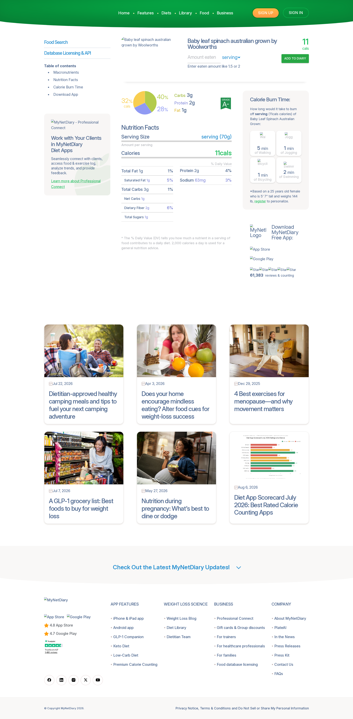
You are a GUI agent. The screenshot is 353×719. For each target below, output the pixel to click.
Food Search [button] (56, 42)
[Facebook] (49, 680)
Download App (65, 94)
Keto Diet (121, 646)
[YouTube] (98, 680)
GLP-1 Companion (128, 637)
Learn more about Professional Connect (76, 184)
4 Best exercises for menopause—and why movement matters (263, 401)
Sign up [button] (265, 13)
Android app (123, 627)
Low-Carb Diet (125, 655)
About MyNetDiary (290, 618)
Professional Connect (235, 618)
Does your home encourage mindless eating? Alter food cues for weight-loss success (175, 405)
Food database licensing (237, 664)
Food (204, 12)
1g (180, 110)
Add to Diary (295, 58)
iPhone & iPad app (128, 618)
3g (183, 95)
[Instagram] (73, 680)
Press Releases (287, 646)
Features (145, 12)
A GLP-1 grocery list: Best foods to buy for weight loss (81, 508)
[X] (86, 680)
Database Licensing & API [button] (67, 53)
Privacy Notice (187, 708)
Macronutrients (66, 72)
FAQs (278, 673)
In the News (284, 637)
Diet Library (176, 627)
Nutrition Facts (65, 80)
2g (184, 103)
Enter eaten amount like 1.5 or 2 (214, 66)
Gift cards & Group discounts (241, 627)
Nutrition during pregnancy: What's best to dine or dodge (175, 508)
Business (225, 12)
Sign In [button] (296, 12)
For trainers (226, 637)
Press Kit (281, 655)
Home (124, 12)
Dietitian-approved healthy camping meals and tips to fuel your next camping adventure (83, 405)
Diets (166, 12)
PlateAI (280, 627)
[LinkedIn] (61, 680)
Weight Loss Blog (181, 618)
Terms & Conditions (215, 708)
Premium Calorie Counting (135, 664)
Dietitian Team (179, 637)
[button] (279, 249)
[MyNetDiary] (71, 11)
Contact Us (283, 664)
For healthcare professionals (241, 646)
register (260, 201)
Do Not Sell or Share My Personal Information (273, 708)
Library (185, 12)
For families (226, 655)
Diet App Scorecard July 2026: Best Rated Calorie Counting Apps (266, 505)
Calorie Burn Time (68, 87)
